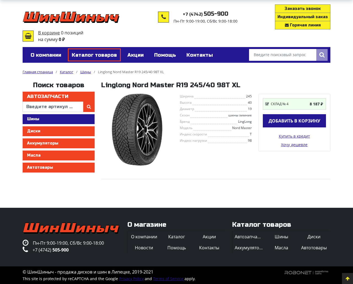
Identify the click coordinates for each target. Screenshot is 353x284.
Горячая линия (305, 25)
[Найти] (322, 55)
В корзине (49, 33)
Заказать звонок (303, 8)
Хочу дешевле (294, 144)
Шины (33, 119)
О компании (144, 237)
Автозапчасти (47, 96)
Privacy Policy (131, 278)
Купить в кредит (294, 136)
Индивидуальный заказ (302, 17)
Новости (144, 248)
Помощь (176, 248)
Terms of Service (168, 278)
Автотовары (40, 167)
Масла (34, 155)
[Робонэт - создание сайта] (306, 272)
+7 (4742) (205, 14)
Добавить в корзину (294, 121)
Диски (33, 131)
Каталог (176, 237)
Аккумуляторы (42, 143)
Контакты (209, 248)
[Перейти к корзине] (28, 36)
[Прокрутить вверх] (347, 278)
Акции (209, 237)
